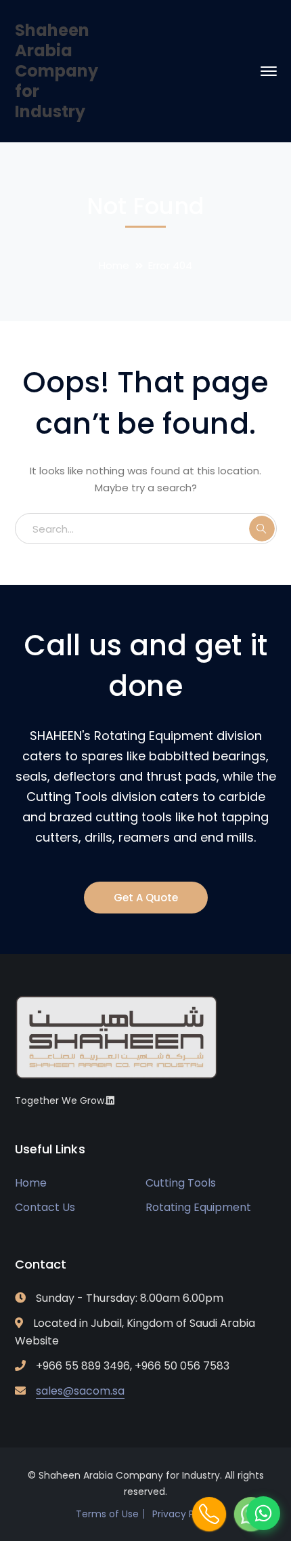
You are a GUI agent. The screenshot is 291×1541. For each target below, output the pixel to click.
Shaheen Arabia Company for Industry (56, 71)
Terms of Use (107, 1514)
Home (114, 265)
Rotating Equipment (198, 1207)
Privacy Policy (184, 1514)
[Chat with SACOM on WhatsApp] (263, 1513)
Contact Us (45, 1207)
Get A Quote (146, 897)
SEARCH (262, 528)
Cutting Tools (181, 1183)
